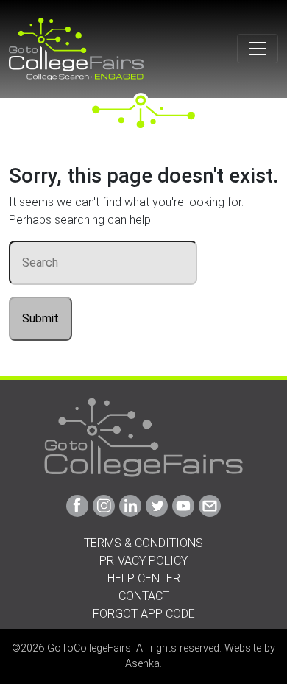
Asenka (142, 663)
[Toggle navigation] (257, 48)
